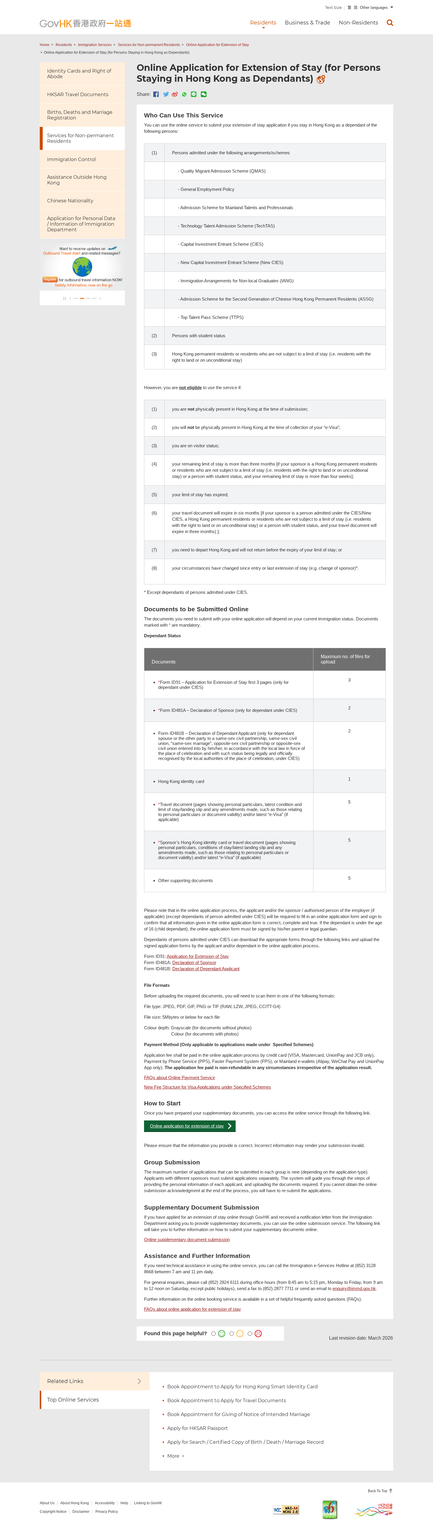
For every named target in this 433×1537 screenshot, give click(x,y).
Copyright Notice (53, 1512)
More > (175, 1456)
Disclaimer (81, 1512)
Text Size (333, 7)
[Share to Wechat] (203, 94)
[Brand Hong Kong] (373, 1510)
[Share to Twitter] (166, 94)
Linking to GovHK (148, 1503)
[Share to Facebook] (156, 94)
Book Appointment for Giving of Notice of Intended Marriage (238, 1414)
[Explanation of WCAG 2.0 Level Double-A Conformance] (286, 1509)
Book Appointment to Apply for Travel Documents (226, 1400)
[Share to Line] (193, 94)
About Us (47, 1503)
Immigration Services (95, 45)
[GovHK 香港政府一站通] (85, 23)
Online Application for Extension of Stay (217, 45)
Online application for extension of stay (187, 1125)
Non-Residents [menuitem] (358, 22)
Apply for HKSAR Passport (197, 1428)
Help (124, 1503)
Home (44, 45)
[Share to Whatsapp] (184, 94)
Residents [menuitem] (263, 22)
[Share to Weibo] (175, 94)
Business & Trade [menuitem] (307, 22)
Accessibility (105, 1503)
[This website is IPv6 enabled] (330, 1509)
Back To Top (378, 1491)
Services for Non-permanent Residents (149, 45)
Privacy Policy (106, 1512)
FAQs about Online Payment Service (179, 1077)
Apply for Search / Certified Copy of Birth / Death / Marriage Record (245, 1442)
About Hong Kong (74, 1503)
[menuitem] (390, 22)
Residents (64, 45)
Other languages (374, 7)
